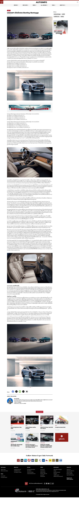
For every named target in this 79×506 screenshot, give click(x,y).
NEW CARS (25, 5)
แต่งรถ (55, 470)
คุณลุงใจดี (42, 475)
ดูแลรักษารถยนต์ (57, 472)
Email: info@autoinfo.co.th (54, 491)
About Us (68, 469)
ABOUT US (62, 5)
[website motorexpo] (25, 460)
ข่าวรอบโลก (27, 442)
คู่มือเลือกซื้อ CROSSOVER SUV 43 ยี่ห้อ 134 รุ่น (16, 445)
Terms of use (69, 472)
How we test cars (70, 475)
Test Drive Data (30, 472)
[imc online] (40, 460)
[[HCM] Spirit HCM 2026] (60, 27)
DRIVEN (15, 5)
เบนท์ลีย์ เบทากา (56, 16)
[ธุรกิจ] (61, 437)
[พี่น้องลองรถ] (46, 460)
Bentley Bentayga (57, 14)
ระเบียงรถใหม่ (42, 442)
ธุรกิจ (9, 10)
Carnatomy (42, 470)
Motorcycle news (4, 470)
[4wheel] (36, 460)
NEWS (34, 5)
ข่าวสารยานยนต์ (4, 477)
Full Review (42, 476)
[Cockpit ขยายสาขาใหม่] (61, 419)
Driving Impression (31, 469)
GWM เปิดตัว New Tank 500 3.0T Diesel (46, 427)
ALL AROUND (43, 5)
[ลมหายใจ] (60, 460)
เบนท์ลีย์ (63, 14)
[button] (29, 110)
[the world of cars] (33, 460)
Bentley (62, 16)
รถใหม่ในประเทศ (17, 470)
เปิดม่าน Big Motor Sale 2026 (16, 427)
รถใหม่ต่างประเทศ (17, 469)
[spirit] (53, 460)
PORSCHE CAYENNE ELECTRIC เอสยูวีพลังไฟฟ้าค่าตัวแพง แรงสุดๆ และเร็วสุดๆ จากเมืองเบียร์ (46, 446)
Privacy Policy (70, 473)
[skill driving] (57, 460)
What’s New (3, 469)
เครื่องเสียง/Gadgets (58, 469)
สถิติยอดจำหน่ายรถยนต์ (58, 476)
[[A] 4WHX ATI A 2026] (30, 107)
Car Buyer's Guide (17, 472)
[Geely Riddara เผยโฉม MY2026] (32, 419)
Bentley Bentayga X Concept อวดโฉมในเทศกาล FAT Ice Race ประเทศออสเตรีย (32, 446)
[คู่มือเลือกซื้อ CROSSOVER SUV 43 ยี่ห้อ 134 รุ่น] (17, 437)
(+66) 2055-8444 (39, 491)
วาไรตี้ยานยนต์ (56, 475)
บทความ (12, 442)
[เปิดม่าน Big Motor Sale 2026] (17, 419)
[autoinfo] (1, 2)
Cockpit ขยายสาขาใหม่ (60, 427)
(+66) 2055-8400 (45, 491)
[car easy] (50, 460)
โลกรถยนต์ (42, 469)
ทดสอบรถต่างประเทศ (31, 473)
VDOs (53, 5)
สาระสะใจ (55, 473)
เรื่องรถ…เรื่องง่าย (43, 473)
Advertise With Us (70, 470)
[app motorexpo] (22, 460)
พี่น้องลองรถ (42, 472)
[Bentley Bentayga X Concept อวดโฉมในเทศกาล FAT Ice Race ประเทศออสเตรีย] (32, 437)
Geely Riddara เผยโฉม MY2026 (31, 427)
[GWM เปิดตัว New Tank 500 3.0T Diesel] (46, 419)
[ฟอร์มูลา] (29, 460)
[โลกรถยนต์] (43, 460)
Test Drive (29, 470)
